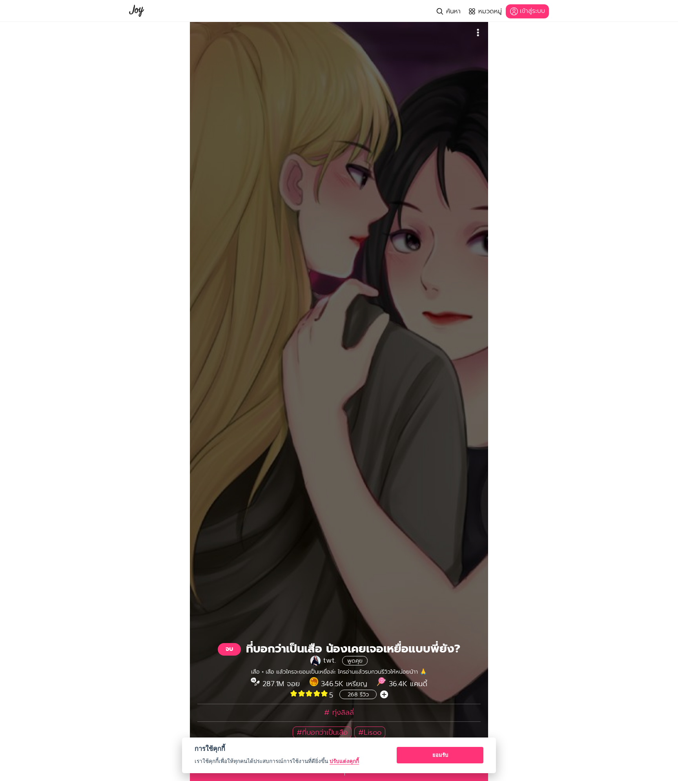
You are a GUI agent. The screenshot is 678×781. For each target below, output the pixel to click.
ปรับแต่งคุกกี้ (344, 761)
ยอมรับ (440, 755)
